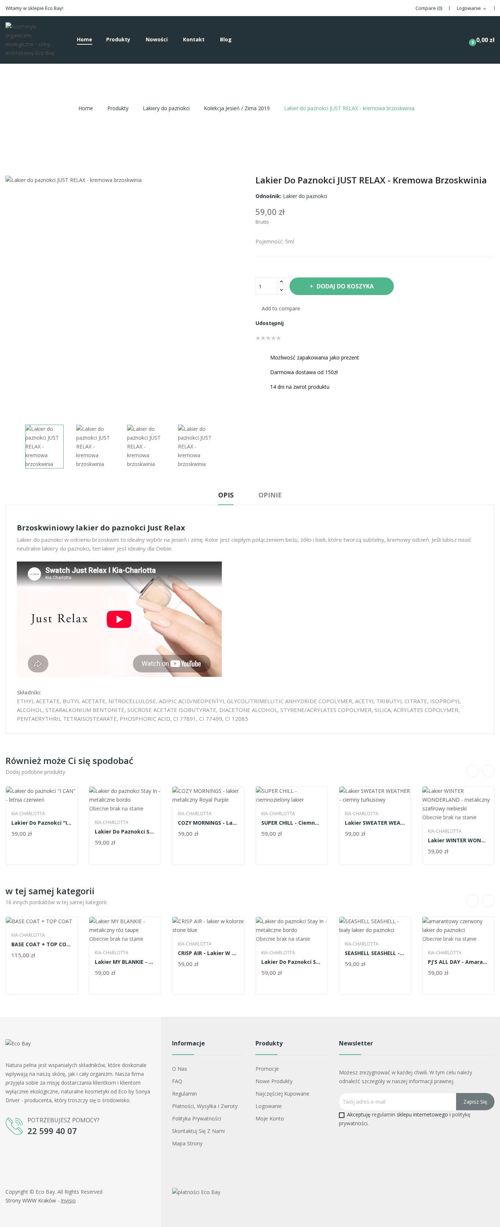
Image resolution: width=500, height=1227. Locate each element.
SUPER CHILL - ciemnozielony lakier (291, 823)
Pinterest (318, 323)
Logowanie (268, 1106)
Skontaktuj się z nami (198, 1130)
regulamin (383, 1114)
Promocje (267, 1068)
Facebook (12, 1154)
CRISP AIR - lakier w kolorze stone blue (208, 953)
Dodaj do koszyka (345, 286)
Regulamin (184, 1093)
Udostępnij (293, 323)
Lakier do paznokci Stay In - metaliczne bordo (125, 831)
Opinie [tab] (270, 495)
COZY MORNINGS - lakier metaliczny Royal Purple (208, 823)
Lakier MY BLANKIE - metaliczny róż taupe (125, 962)
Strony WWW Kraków (30, 1200)
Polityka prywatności (196, 1118)
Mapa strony (187, 1143)
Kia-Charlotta (28, 814)
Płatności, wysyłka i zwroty (205, 1106)
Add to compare (281, 308)
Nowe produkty (273, 1081)
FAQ (177, 1081)
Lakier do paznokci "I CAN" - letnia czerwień (41, 823)
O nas (179, 1068)
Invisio (68, 1200)
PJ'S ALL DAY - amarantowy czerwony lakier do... (458, 962)
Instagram (29, 1154)
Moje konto (269, 1118)
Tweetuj (306, 323)
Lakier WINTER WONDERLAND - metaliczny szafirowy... (458, 840)
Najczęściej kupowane (282, 1093)
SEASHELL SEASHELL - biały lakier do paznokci (375, 953)
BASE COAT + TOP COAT (41, 944)
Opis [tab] (226, 495)
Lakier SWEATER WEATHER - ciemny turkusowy (375, 823)
